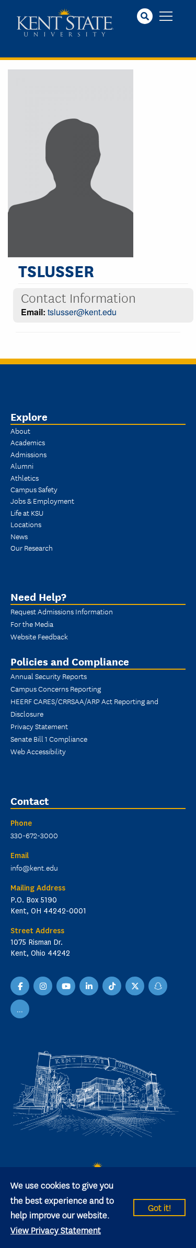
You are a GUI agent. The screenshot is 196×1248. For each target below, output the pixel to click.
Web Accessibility (38, 751)
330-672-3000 (34, 835)
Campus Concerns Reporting (55, 688)
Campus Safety (33, 489)
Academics (27, 442)
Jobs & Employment (42, 500)
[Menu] (165, 16)
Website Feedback (39, 636)
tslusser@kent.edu (82, 312)
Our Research (31, 547)
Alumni (21, 465)
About (20, 430)
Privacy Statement (39, 726)
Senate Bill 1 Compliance (48, 738)
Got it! (159, 1207)
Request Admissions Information (61, 611)
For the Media (31, 623)
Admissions (28, 454)
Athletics (24, 477)
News (19, 536)
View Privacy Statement (55, 1229)
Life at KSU (26, 512)
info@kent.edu (34, 867)
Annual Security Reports (48, 676)
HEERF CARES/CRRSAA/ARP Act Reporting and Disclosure (84, 707)
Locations (25, 524)
